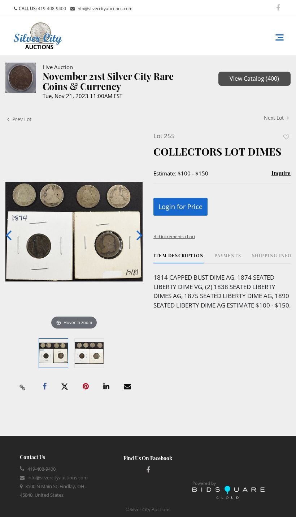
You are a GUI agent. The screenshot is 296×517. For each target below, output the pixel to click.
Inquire (281, 173)
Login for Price (180, 206)
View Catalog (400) (254, 78)
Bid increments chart (174, 236)
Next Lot (274, 118)
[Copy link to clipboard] (22, 386)
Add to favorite (286, 137)
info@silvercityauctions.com (104, 8)
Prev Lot (21, 119)
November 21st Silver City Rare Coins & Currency (108, 81)
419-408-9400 (51, 8)
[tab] (178, 258)
